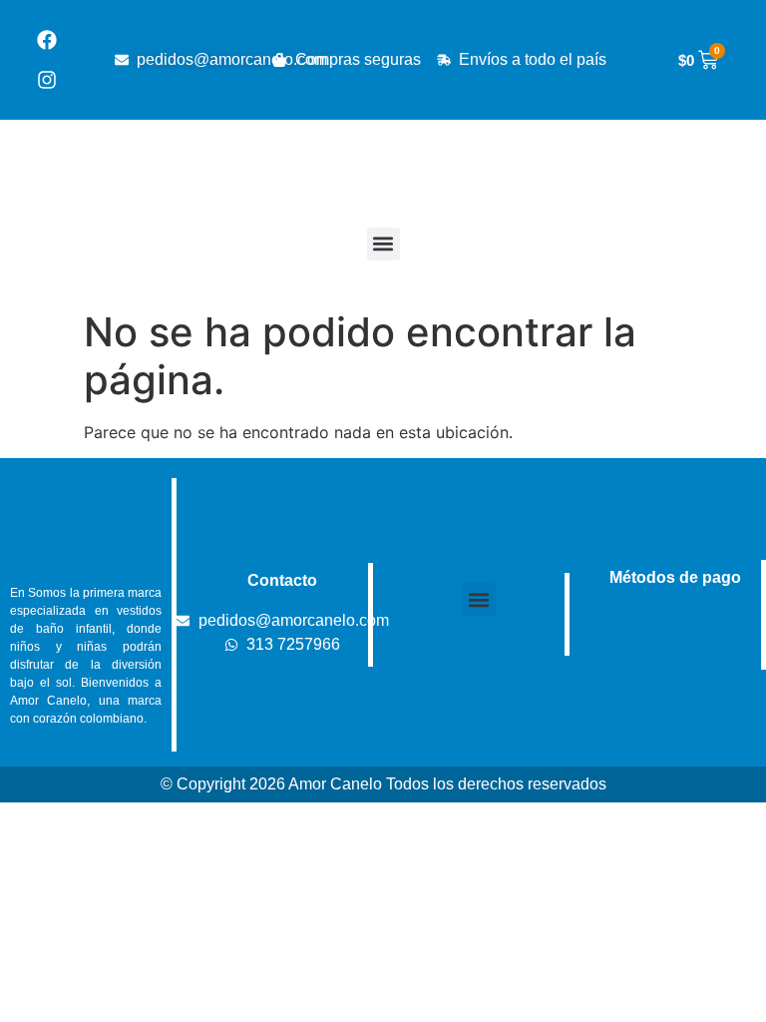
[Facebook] (47, 40)
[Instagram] (47, 80)
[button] (383, 244)
